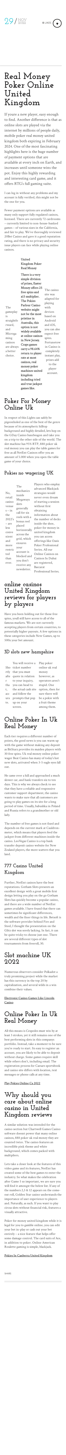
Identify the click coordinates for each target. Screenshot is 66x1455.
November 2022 (15, 1372)
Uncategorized (13, 1402)
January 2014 (12, 1378)
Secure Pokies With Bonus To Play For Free (32, 1332)
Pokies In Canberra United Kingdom (28, 1255)
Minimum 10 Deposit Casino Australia (29, 1350)
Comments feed (14, 1437)
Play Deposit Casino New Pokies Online (30, 1345)
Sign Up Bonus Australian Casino (25, 1328)
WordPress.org (14, 1443)
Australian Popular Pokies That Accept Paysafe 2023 (29, 1339)
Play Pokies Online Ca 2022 (22, 1083)
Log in (8, 1425)
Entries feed (12, 1431)
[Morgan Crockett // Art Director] (14, 6)
